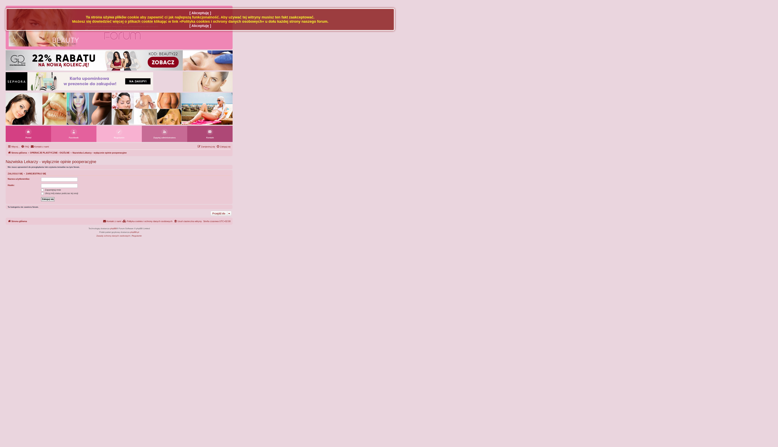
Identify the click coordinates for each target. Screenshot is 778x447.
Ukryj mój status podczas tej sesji (61, 193)
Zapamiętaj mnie (52, 190)
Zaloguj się (15, 173)
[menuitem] (25, 146)
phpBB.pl (134, 232)
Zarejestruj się (36, 173)
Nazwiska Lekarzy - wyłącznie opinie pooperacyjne (51, 161)
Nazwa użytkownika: (19, 179)
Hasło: (11, 185)
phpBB (113, 228)
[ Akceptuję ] (200, 13)
